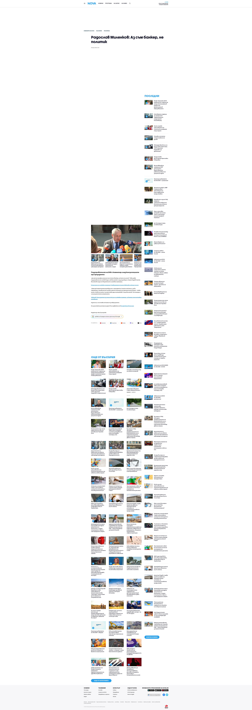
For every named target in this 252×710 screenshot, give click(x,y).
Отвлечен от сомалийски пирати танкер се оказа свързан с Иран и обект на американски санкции (161, 272)
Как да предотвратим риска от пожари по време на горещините (98, 650)
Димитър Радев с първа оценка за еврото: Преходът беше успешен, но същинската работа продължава (134, 507)
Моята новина (87, 694)
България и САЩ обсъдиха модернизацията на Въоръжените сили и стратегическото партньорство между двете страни (133, 433)
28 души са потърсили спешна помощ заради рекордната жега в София (115, 488)
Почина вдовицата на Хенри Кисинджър (160, 292)
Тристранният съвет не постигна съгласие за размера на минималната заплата (134, 488)
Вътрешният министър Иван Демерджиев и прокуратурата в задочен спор (134, 453)
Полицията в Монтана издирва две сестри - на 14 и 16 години (134, 612)
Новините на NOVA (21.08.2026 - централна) (159, 397)
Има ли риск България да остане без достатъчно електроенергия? (134, 470)
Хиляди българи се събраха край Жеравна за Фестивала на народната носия (116, 453)
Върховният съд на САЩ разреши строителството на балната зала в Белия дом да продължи (161, 202)
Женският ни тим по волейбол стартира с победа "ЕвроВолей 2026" (160, 335)
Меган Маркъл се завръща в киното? (159, 242)
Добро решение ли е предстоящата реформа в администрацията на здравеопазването (97, 670)
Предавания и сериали (103, 694)
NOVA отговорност (132, 690)
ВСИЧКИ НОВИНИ (152, 637)
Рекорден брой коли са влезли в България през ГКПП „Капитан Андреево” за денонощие (98, 391)
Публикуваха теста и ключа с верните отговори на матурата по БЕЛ (134, 548)
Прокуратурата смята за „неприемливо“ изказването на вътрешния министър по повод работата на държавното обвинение (116, 549)
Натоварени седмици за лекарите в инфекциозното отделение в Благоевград (160, 117)
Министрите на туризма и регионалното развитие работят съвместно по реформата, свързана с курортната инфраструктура (134, 528)
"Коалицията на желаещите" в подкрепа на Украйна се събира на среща (160, 604)
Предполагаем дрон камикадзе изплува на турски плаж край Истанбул (115, 591)
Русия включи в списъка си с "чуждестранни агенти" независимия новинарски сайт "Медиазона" (161, 324)
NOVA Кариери (131, 692)
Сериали (115, 694)
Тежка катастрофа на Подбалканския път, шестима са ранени (133, 568)
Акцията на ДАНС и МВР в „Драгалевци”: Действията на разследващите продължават (160, 190)
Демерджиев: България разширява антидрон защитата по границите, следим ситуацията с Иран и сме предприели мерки (98, 527)
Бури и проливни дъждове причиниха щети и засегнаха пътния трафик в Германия (160, 214)
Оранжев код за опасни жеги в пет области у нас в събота (116, 505)
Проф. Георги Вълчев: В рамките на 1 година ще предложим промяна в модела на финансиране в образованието (98, 372)
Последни (86, 690)
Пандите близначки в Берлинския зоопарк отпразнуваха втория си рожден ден (160, 313)
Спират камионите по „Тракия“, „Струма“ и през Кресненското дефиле (116, 650)
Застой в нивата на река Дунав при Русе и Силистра (115, 470)
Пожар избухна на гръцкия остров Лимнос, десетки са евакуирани (160, 284)
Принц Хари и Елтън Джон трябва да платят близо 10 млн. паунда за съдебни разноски (160, 356)
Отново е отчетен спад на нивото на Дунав (134, 370)
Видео (85, 696)
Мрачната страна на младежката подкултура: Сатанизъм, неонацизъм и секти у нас (160, 445)
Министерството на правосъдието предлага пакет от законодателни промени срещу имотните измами (98, 549)
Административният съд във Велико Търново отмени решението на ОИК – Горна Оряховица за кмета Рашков (116, 527)
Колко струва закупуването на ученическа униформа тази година (115, 372)
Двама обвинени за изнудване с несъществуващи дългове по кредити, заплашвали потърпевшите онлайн (133, 671)
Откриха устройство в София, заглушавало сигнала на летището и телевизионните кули (98, 488)
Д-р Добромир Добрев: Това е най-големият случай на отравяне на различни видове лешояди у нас (115, 431)
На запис (117, 3)
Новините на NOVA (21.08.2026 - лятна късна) (159, 261)
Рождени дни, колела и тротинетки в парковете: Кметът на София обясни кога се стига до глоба (116, 613)
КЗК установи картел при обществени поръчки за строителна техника (116, 633)
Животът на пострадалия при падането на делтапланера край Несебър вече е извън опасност (133, 592)
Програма (108, 3)
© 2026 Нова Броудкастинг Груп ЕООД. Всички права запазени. (94, 706)
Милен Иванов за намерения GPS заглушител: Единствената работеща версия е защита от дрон (97, 412)
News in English (131, 694)
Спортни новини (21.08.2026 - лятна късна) (159, 252)
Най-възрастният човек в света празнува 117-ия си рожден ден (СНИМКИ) (161, 615)
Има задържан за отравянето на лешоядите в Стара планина (133, 633)
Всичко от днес (87, 692)
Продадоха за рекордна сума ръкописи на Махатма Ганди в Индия (160, 345)
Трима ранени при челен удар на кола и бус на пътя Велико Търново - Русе (98, 431)
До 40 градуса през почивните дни (132, 409)
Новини (100, 3)
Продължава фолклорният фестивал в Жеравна (116, 390)
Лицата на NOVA (102, 692)
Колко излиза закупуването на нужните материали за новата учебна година (98, 470)
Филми (114, 696)
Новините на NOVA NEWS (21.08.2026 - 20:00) (161, 366)
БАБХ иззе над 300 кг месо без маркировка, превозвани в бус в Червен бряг (97, 506)
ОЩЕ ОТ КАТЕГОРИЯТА (101, 680)
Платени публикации (87, 703)
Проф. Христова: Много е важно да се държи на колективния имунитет (116, 568)
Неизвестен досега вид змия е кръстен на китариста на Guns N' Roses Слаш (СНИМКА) (161, 234)
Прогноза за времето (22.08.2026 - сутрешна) (116, 409)
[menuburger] (85, 3)
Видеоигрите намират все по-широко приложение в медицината (160, 376)
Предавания (116, 692)
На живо (124, 3)
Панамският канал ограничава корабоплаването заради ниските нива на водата (160, 407)
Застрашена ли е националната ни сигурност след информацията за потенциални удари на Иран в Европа (115, 671)
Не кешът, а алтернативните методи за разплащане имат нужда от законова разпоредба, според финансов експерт (98, 571)
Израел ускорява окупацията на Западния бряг (159, 477)
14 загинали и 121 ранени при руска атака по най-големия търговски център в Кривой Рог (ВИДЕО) (161, 527)
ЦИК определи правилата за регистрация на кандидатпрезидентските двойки (134, 651)
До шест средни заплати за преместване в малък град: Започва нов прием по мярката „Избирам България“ (98, 614)
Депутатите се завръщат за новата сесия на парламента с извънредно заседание (98, 453)
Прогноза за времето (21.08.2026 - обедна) (97, 631)
